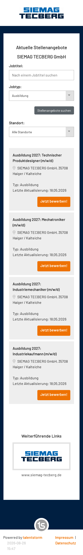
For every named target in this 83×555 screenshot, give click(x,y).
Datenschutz (65, 543)
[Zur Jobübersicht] (41, 12)
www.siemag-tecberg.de (41, 475)
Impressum (64, 537)
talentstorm (32, 537)
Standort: (16, 123)
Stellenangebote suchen (54, 110)
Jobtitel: (16, 65)
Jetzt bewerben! (53, 201)
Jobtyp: (15, 86)
